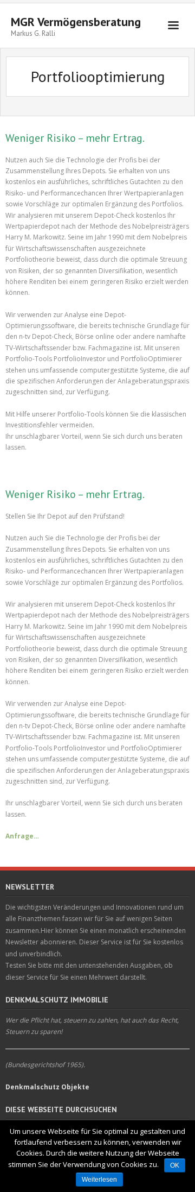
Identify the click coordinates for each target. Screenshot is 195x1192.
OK (174, 1165)
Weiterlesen (99, 1179)
